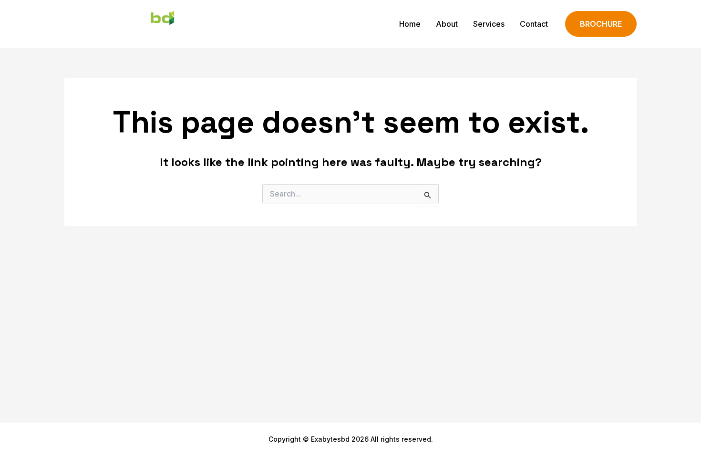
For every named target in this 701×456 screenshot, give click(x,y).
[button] (601, 24)
